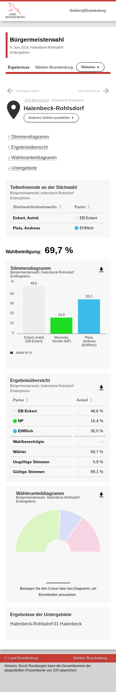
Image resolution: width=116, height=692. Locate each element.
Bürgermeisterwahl (37, 39)
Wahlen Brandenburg (54, 67)
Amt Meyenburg (37, 100)
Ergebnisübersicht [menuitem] (29, 147)
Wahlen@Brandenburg (88, 10)
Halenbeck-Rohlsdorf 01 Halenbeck (46, 623)
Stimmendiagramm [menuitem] (30, 136)
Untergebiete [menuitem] (24, 168)
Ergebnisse (19, 67)
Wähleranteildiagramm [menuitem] (34, 157)
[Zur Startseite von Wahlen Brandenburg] (32, 10)
